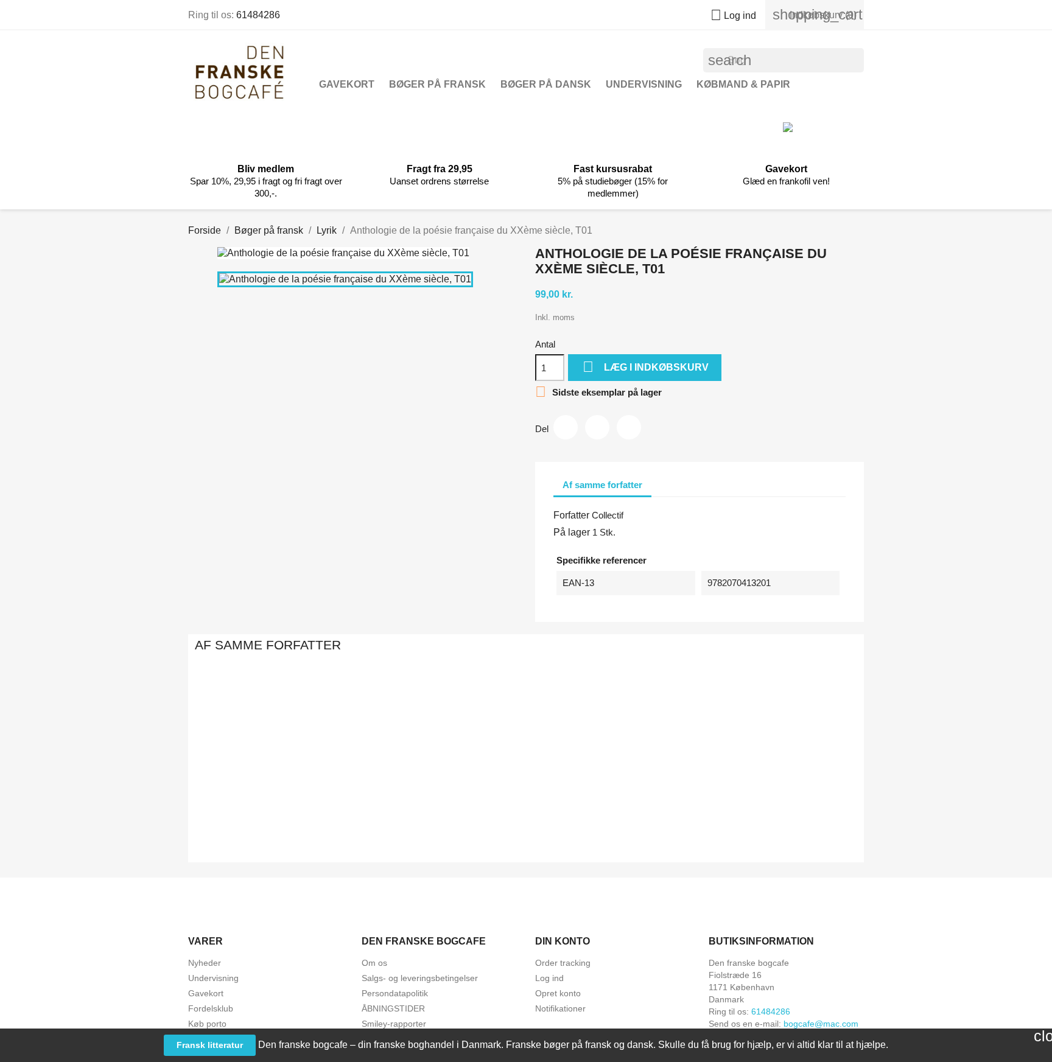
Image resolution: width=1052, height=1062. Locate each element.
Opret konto (558, 993)
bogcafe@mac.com (821, 1024)
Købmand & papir (743, 84)
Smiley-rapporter (394, 1024)
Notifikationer (560, 1008)
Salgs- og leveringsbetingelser (420, 978)
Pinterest (629, 427)
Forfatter (571, 515)
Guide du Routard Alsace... (393, 811)
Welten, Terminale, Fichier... (526, 811)
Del (565, 427)
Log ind (549, 978)
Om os (374, 963)
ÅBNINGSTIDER (393, 1008)
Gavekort (346, 84)
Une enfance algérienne (658, 811)
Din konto (562, 941)
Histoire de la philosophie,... (791, 811)
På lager (571, 532)
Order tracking (563, 963)
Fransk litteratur (210, 1045)
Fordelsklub (210, 1008)
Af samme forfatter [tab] (602, 485)
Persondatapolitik (395, 993)
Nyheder (204, 963)
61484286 (258, 15)
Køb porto (207, 1024)
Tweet (597, 427)
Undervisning (644, 84)
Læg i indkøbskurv (646, 366)
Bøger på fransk (437, 84)
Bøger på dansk (545, 84)
